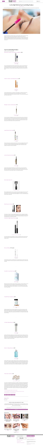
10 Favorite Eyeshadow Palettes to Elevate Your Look (16, 420)
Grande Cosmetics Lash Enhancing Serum (11, 78)
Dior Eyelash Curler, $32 (8, 179)
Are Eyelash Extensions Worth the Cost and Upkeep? (16, 430)
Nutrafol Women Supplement (9, 296)
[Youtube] (30, 436)
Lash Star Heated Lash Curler (9, 155)
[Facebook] (27, 436)
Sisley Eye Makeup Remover (8, 348)
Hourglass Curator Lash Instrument (10, 104)
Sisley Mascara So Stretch (8, 204)
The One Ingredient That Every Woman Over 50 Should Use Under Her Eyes (14, 391)
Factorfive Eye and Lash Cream (9, 271)
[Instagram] (32, 436)
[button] (5, 394)
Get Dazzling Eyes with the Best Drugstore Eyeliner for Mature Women (8, 420)
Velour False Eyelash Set (8, 373)
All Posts (5, 399)
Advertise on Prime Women (20, 442)
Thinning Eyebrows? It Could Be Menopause (10, 392)
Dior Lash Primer (7, 247)
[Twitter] (29, 436)
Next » (18, 432)
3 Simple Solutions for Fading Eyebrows (24, 429)
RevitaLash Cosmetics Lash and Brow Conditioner (12, 52)
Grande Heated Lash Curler (8, 130)
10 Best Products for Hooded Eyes (8, 429)
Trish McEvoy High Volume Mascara (10, 218)
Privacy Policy (19, 441)
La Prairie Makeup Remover (8, 322)
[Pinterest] (34, 436)
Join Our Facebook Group (30, 437)
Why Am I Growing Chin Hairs (24, 420)
